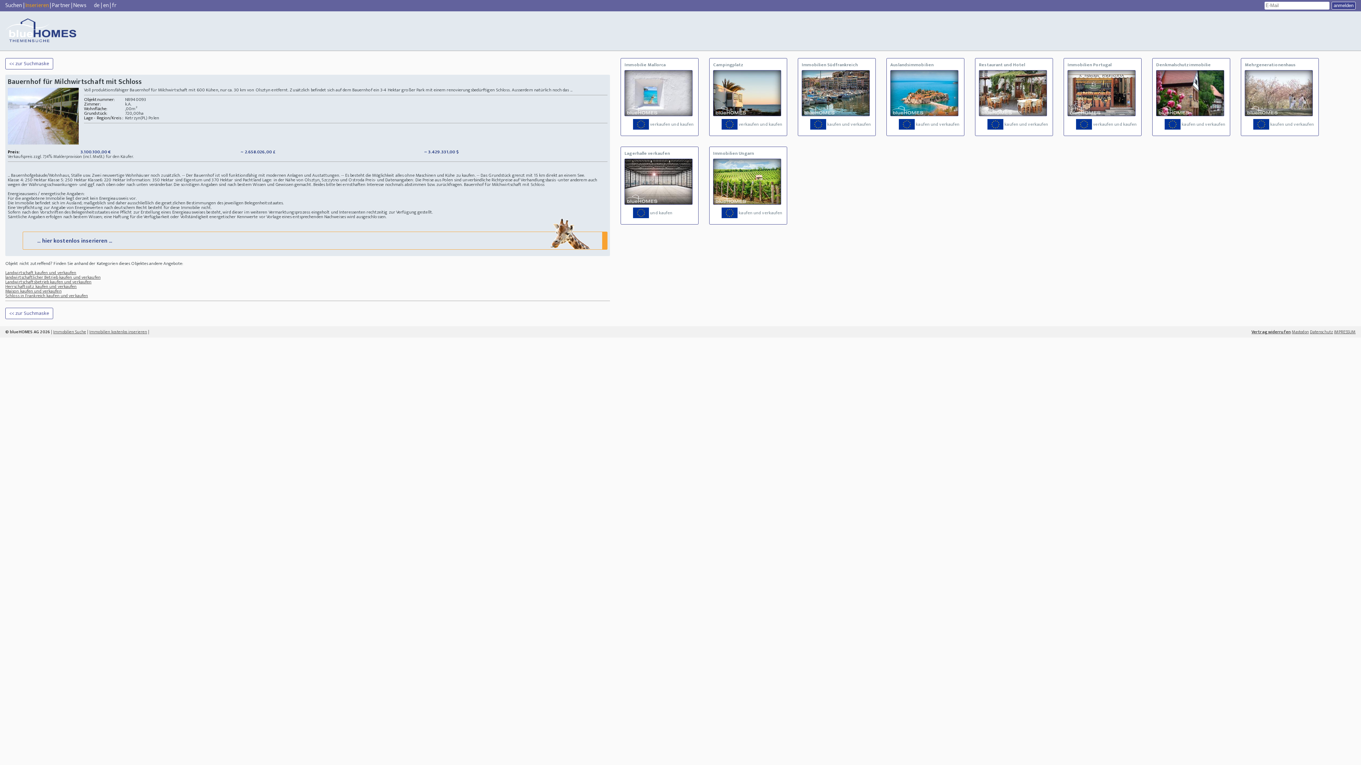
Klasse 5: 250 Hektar (67, 180)
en (106, 5)
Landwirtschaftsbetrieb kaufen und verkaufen (48, 282)
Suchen (13, 5)
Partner (61, 5)
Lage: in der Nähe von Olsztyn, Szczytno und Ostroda (313, 180)
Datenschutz (1321, 331)
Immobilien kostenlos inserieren (118, 331)
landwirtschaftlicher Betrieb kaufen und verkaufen (53, 277)
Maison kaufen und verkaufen (33, 291)
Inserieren (37, 5)
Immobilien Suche (69, 331)
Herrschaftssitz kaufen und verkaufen (41, 286)
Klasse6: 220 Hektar (106, 180)
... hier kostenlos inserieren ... (74, 241)
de (97, 5)
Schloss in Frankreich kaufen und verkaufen (46, 296)
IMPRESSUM (1345, 331)
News (79, 5)
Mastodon (1300, 331)
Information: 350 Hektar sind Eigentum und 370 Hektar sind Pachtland (194, 180)
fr (114, 5)
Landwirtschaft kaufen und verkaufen (41, 273)
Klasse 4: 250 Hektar (27, 180)
